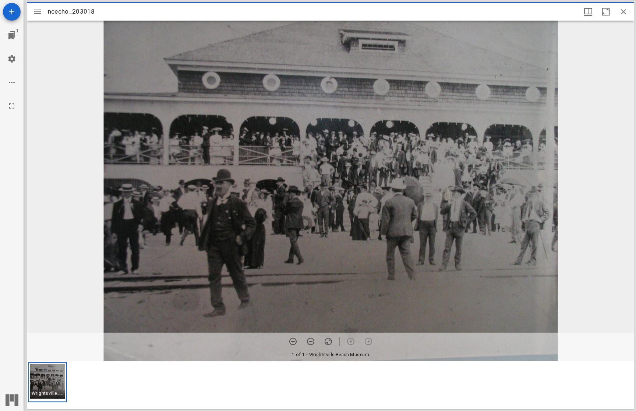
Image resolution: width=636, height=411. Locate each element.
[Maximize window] (606, 12)
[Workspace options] (12, 82)
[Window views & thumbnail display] (588, 12)
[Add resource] (12, 12)
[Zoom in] (293, 341)
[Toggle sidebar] (37, 12)
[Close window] (623, 12)
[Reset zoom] (328, 341)
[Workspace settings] (12, 59)
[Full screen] (12, 106)
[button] (47, 382)
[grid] (330, 385)
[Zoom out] (310, 341)
